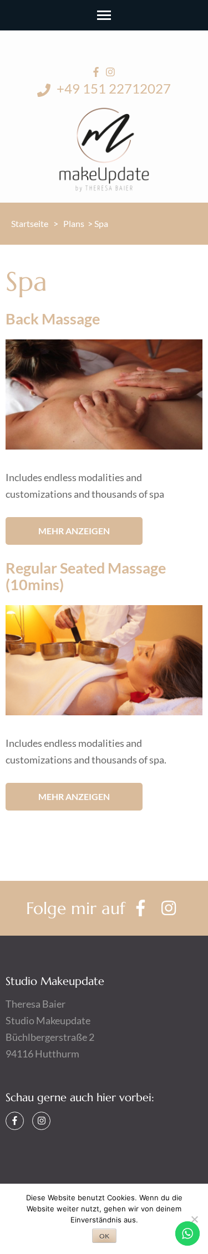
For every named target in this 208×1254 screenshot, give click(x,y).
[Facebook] (15, 1121)
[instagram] (110, 72)
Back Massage (53, 318)
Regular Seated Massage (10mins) (86, 576)
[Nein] (194, 1219)
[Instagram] (41, 1121)
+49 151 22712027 (112, 88)
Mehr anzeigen (74, 530)
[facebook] (96, 72)
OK (104, 1236)
